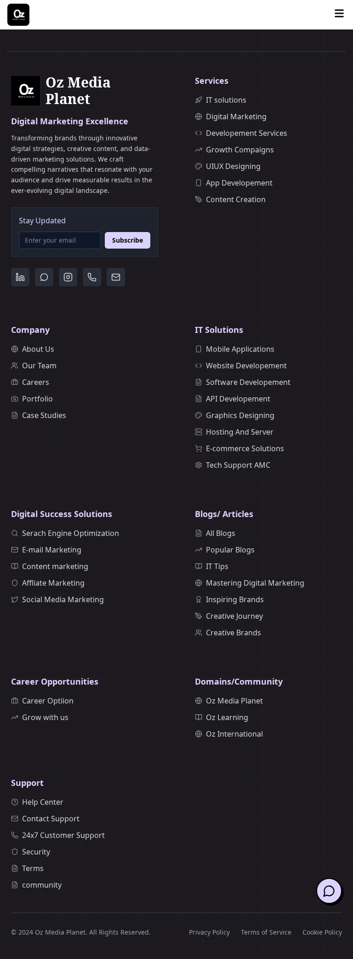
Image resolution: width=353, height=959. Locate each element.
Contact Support (51, 819)
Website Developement (246, 365)
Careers (35, 382)
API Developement (238, 399)
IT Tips (217, 566)
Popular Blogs (230, 550)
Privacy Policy (209, 932)
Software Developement (248, 382)
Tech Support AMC (238, 465)
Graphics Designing (240, 415)
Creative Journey (234, 616)
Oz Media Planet (234, 701)
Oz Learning (227, 717)
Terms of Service (266, 932)
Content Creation (236, 199)
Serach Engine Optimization (70, 533)
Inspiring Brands (235, 599)
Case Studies (44, 415)
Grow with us (45, 717)
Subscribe (127, 240)
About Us (38, 349)
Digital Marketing (236, 116)
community (42, 885)
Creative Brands (233, 633)
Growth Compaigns (240, 150)
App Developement (239, 183)
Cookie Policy (322, 932)
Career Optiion (48, 701)
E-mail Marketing (51, 550)
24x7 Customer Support (63, 835)
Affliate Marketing (53, 583)
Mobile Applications (240, 349)
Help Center (42, 802)
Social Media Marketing (63, 599)
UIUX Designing (233, 166)
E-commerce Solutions (245, 448)
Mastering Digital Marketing (255, 583)
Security (36, 852)
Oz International (234, 734)
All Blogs (220, 533)
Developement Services (246, 133)
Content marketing (55, 566)
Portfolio (37, 399)
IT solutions (226, 100)
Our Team (39, 365)
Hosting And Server (239, 432)
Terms (33, 868)
